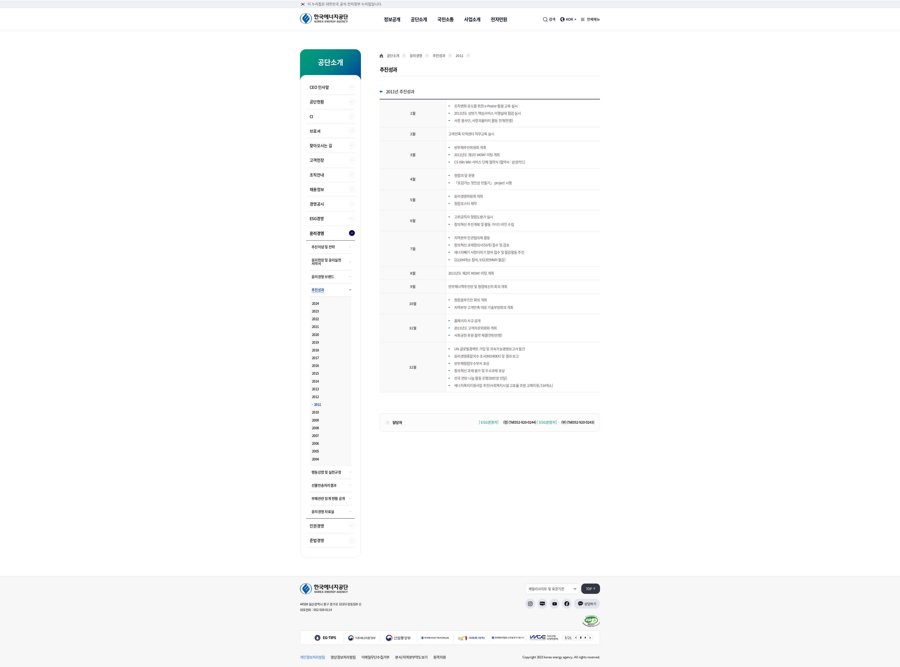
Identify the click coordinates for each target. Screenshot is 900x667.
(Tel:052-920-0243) (580, 422)
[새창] (591, 621)
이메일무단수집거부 (375, 657)
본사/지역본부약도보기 (411, 657)
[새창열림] (329, 637)
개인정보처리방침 (312, 657)
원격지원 (439, 657)
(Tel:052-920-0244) (522, 422)
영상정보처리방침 (343, 657)
